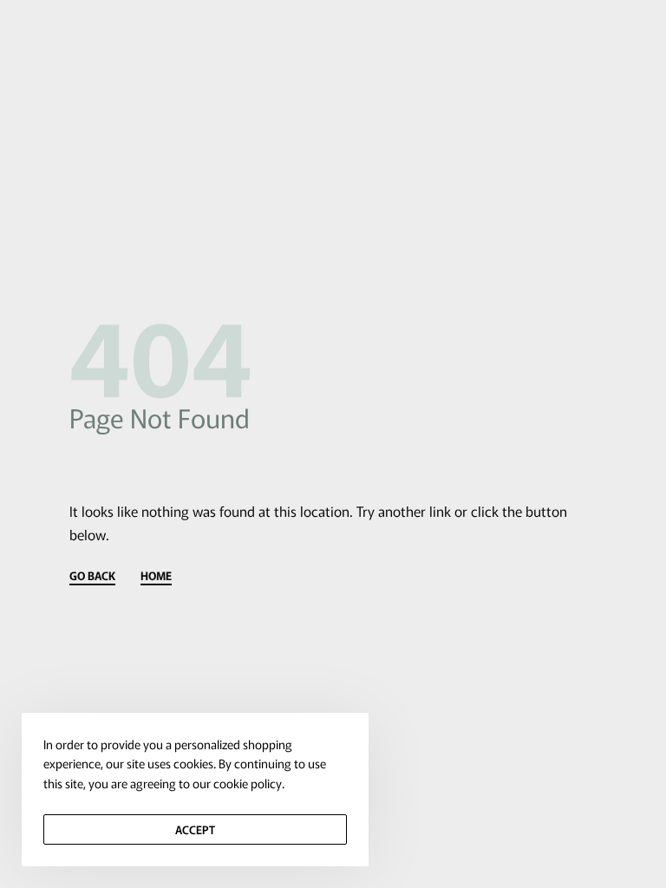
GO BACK (92, 577)
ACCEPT (195, 829)
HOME (156, 577)
